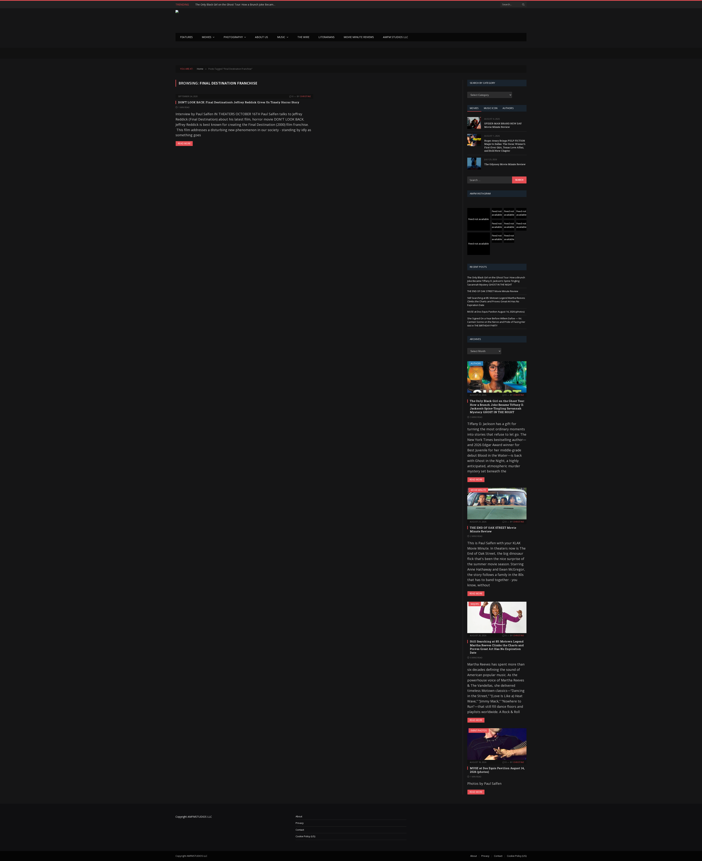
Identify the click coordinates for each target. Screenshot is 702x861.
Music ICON (491, 108)
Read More (184, 143)
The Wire (303, 37)
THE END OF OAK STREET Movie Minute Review (224, 4)
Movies (206, 37)
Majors (475, 604)
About (299, 816)
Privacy (300, 823)
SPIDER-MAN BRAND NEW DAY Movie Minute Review (503, 125)
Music (281, 37)
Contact (300, 829)
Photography (233, 37)
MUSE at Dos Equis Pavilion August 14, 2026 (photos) (495, 311)
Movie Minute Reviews (359, 37)
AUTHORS (508, 108)
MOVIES (474, 108)
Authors (476, 363)
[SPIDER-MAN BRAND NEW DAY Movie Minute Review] (474, 123)
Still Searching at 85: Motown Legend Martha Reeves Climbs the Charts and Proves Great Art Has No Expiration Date (496, 301)
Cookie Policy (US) (305, 836)
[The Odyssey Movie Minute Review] (474, 164)
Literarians (326, 37)
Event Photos (479, 730)
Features (186, 37)
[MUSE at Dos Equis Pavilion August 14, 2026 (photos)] (496, 744)
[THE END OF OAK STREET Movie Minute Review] (496, 503)
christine (305, 96)
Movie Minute (478, 490)
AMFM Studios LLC (395, 37)
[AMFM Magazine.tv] (235, 20)
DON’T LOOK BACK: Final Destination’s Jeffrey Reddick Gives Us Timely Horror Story (238, 102)
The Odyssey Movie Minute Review (505, 164)
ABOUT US (261, 37)
